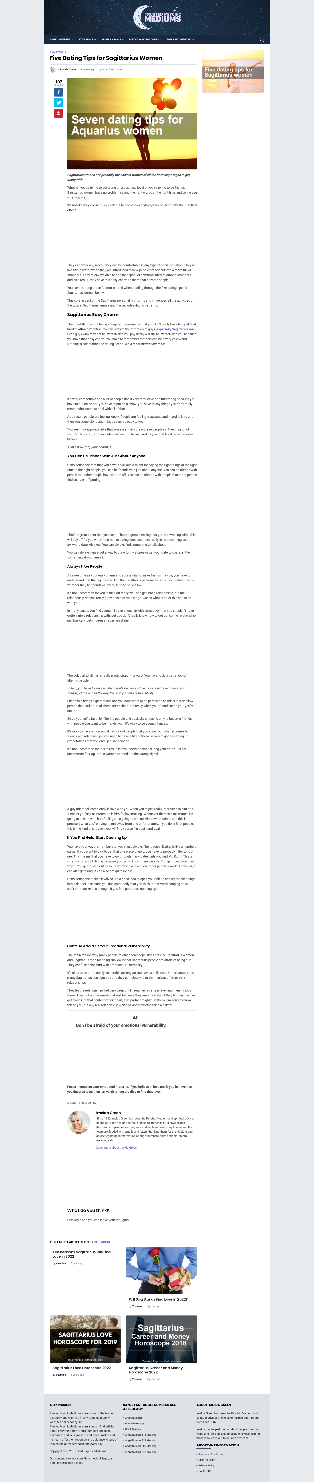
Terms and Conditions (211, 1454)
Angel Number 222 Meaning (140, 1440)
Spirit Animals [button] (111, 39)
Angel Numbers (133, 1417)
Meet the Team (207, 1459)
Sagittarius (99, 1242)
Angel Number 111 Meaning (140, 1434)
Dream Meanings (134, 1423)
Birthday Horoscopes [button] (144, 39)
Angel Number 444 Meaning (140, 1451)
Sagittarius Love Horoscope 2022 (82, 1367)
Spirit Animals (133, 1429)
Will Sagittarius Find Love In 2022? (158, 1299)
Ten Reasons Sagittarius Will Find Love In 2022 (82, 1254)
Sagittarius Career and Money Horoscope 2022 (156, 1370)
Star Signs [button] (86, 39)
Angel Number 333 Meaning (140, 1446)
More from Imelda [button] (179, 39)
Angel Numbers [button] (60, 39)
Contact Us (205, 1471)
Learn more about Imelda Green (116, 1147)
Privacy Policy (206, 1465)
